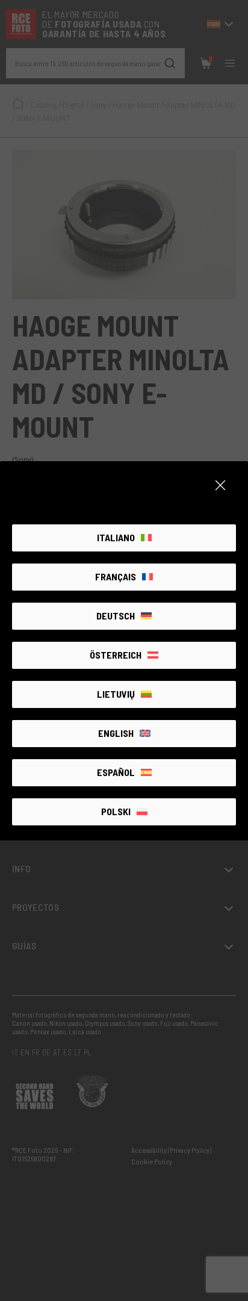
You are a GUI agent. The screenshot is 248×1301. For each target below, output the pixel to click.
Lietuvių (116, 694)
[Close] (220, 485)
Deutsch (115, 615)
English (116, 733)
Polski (116, 811)
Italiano (116, 537)
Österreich (115, 654)
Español (116, 772)
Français (115, 576)
